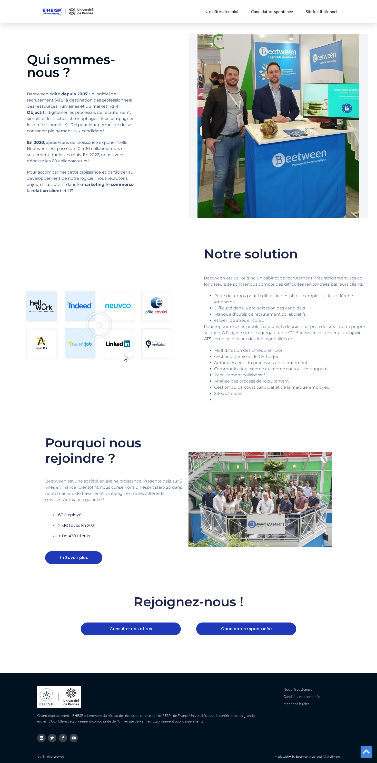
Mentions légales (296, 703)
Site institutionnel (321, 11)
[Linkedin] (41, 738)
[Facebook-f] (63, 738)
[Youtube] (74, 738)
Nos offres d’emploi (221, 11)
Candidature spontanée (272, 11)
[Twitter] (52, 738)
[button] (99, 324)
